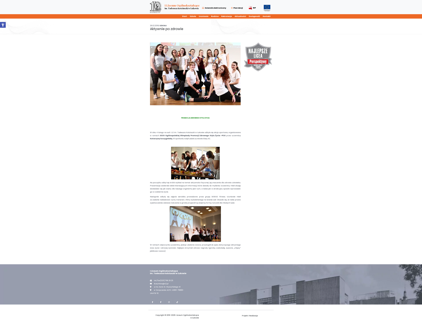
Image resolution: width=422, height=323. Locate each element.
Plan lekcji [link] (238, 8)
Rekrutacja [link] (226, 16)
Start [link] (184, 16)
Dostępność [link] (254, 16)
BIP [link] (254, 8)
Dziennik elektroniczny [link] (215, 8)
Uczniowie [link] (203, 16)
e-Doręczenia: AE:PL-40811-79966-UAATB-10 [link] (167, 292)
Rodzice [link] (215, 16)
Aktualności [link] (240, 16)
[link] (3, 25)
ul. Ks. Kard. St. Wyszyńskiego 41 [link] (167, 287)
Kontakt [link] (267, 16)
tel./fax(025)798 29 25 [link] (163, 280)
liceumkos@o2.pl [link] (161, 283)
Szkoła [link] (193, 16)
